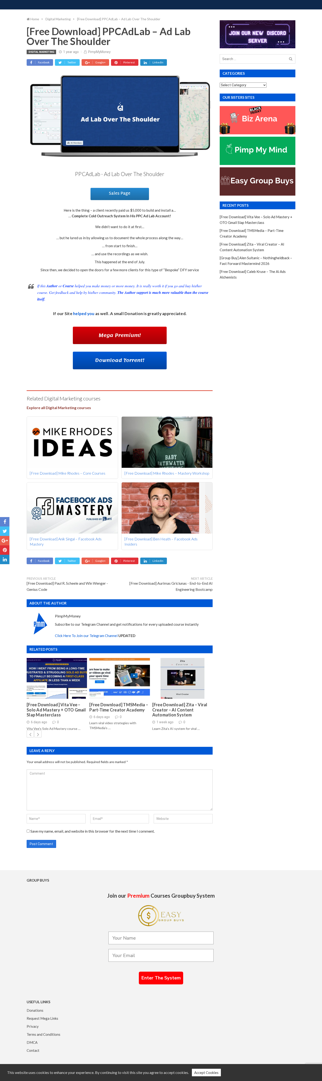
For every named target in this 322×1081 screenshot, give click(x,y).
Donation (133, 313)
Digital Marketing (41, 51)
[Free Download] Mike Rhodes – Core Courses (67, 473)
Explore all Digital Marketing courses (59, 407)
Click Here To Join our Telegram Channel (86, 635)
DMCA (32, 1042)
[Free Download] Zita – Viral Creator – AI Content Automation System (179, 709)
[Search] (290, 59)
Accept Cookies (206, 1072)
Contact (33, 1050)
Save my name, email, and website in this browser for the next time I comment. (92, 831)
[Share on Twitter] (4, 531)
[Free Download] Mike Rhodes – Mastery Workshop (166, 473)
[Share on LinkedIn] (4, 559)
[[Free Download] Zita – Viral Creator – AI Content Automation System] (182, 678)
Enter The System (161, 978)
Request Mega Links (42, 1018)
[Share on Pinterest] (4, 550)
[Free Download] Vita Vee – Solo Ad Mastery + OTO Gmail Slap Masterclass (56, 709)
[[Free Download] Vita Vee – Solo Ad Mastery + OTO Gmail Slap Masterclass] (57, 678)
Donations (35, 1010)
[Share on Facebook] (4, 521)
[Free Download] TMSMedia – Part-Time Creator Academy (118, 707)
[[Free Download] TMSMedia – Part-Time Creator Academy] (119, 678)
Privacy (33, 1026)
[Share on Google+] (4, 540)
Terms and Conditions (43, 1034)
